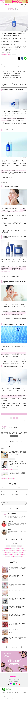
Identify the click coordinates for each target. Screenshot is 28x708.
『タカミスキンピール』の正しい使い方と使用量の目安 (13, 71)
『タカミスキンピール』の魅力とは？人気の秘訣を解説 (13, 69)
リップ (24, 550)
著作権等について (18, 692)
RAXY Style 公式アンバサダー (9, 548)
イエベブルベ (15, 552)
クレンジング (9, 459)
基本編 (18, 548)
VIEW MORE (14, 539)
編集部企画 (19, 546)
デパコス (22, 554)
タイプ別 (20, 556)
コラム (2, 498)
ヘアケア (3, 494)
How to (3, 469)
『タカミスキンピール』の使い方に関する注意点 (12, 75)
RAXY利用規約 (9, 679)
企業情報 (3, 692)
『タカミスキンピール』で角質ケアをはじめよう (12, 77)
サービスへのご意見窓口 (16, 679)
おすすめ (3, 459)
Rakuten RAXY (7, 5)
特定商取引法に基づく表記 (13, 681)
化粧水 (11, 554)
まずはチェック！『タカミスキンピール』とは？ (12, 66)
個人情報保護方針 (10, 692)
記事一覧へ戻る (14, 441)
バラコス (13, 54)
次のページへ (14, 414)
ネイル (16, 494)
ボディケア (17, 491)
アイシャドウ (12, 550)
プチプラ (21, 552)
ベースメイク (18, 487)
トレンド (15, 469)
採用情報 (24, 692)
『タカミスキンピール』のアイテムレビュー (11, 73)
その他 (16, 498)
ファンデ (7, 556)
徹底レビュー (4, 54)
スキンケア (8, 52)
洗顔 (13, 459)
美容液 (9, 54)
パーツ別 (5, 554)
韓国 (11, 469)
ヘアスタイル (7, 552)
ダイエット (16, 554)
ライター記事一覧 (14, 436)
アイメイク (3, 491)
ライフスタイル (14, 556)
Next (25, 420)
